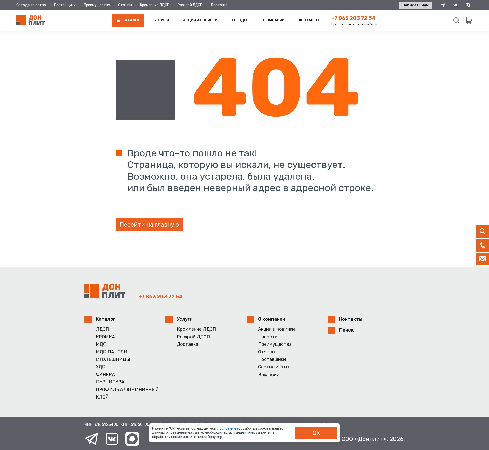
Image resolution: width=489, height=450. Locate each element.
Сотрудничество (31, 5)
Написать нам (415, 5)
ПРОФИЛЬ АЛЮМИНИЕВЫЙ (127, 389)
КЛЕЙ (102, 397)
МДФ (101, 344)
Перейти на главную (149, 224)
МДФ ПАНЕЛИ (111, 352)
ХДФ (101, 367)
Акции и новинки (200, 20)
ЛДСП (102, 329)
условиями (229, 428)
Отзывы (125, 5)
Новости (268, 337)
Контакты (309, 20)
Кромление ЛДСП (154, 5)
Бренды (239, 20)
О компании (273, 20)
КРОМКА (105, 337)
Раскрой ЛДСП (190, 5)
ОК (316, 432)
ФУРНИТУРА (110, 382)
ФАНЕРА (105, 374)
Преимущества (97, 5)
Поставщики (65, 5)
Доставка (219, 5)
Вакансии (268, 374)
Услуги (161, 20)
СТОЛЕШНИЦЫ (113, 359)
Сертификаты (273, 367)
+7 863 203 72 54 (353, 18)
